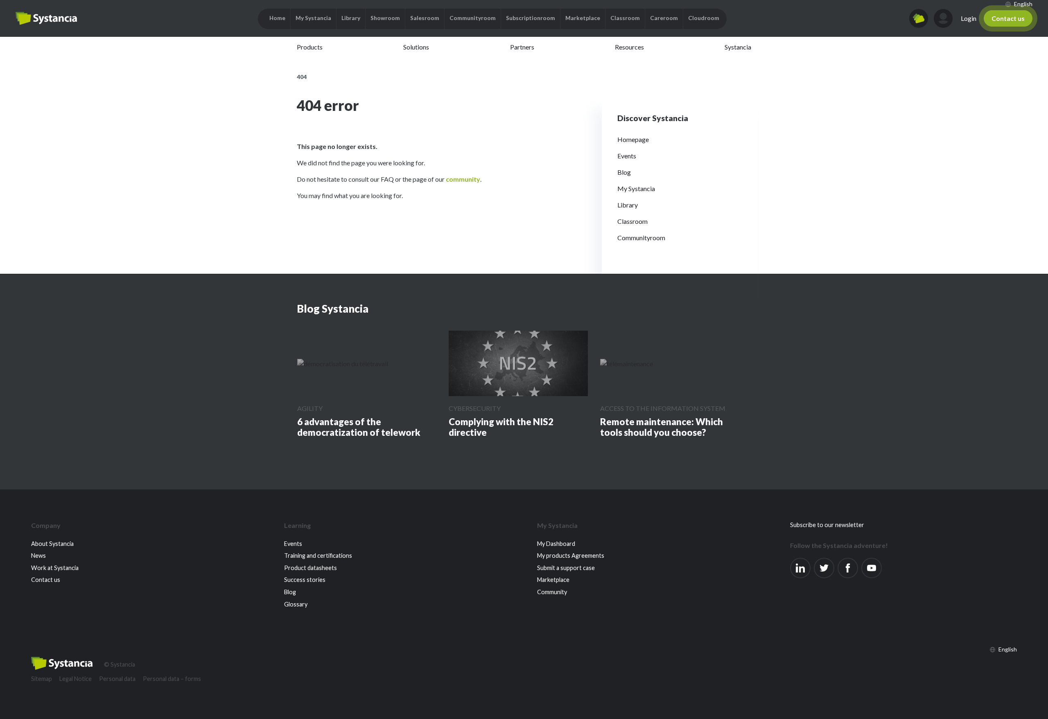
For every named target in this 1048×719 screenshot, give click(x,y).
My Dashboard (556, 543)
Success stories (304, 579)
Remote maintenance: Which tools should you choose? (661, 427)
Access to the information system (662, 408)
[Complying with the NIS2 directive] (518, 364)
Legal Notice (75, 678)
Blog (624, 172)
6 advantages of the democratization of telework (358, 427)
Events (626, 156)
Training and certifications (318, 555)
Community (552, 591)
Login (968, 18)
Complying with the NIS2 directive (501, 427)
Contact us (1008, 18)
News (38, 555)
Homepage (633, 139)
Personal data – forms (172, 678)
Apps (918, 18)
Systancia (738, 47)
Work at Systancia (55, 567)
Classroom (632, 221)
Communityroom (641, 237)
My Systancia (636, 188)
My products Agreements (570, 555)
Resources (629, 47)
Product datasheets (310, 567)
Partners (522, 47)
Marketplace (553, 579)
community (463, 179)
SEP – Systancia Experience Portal (46, 18)
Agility (310, 408)
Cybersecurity (475, 408)
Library (627, 205)
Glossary (295, 604)
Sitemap (41, 678)
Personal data (117, 678)
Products (310, 47)
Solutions (416, 47)
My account (943, 18)
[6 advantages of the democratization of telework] (342, 363)
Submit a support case (566, 567)
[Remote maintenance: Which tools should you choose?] (626, 363)
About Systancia (52, 543)
